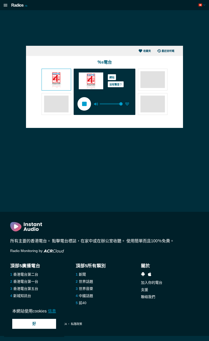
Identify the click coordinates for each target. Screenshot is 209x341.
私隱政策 (76, 323)
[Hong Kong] (202, 5)
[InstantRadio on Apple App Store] (150, 275)
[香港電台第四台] (56, 80)
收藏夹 (147, 51)
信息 (52, 311)
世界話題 (86, 281)
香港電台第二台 (25, 274)
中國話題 (86, 296)
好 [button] (34, 324)
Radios (19, 5)
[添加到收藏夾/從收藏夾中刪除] (127, 104)
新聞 (82, 274)
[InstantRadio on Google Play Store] (143, 275)
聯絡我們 (148, 297)
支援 (144, 290)
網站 (111, 77)
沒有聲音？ (115, 84)
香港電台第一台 (25, 281)
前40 (82, 303)
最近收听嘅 (168, 51)
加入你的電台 (151, 282)
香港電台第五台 (25, 289)
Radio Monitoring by (27, 251)
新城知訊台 (22, 296)
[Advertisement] (104, 28)
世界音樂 (86, 289)
